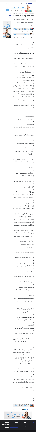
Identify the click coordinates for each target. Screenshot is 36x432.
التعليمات (13, 3)
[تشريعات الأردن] (29, 3)
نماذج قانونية (18, 3)
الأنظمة (10, 3)
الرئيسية (3, 3)
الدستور (6, 3)
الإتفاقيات (15, 3)
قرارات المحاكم (21, 3)
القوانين (8, 3)
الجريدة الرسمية (24, 3)
